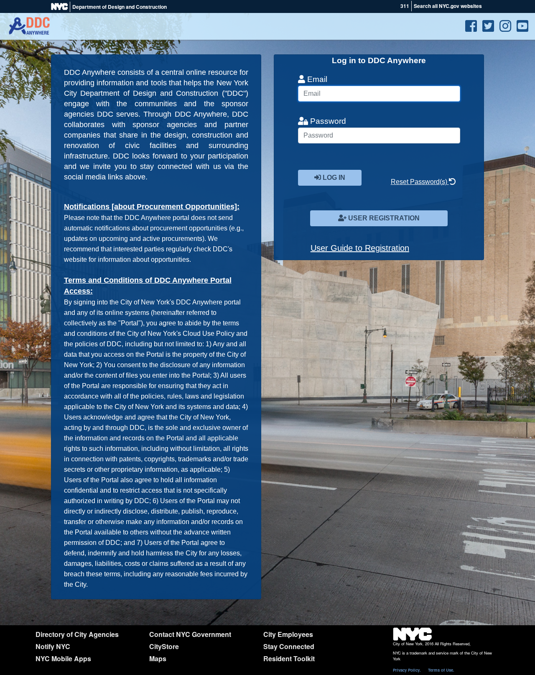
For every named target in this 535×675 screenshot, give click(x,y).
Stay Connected (288, 646)
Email (316, 79)
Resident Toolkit (289, 658)
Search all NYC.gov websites (448, 6)
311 (404, 6)
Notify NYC (53, 646)
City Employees (288, 634)
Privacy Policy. (407, 670)
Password (327, 121)
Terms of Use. (441, 670)
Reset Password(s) (420, 181)
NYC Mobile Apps (63, 658)
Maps (157, 658)
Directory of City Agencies (77, 634)
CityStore (164, 646)
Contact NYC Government (190, 634)
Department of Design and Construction (119, 6)
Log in (333, 177)
